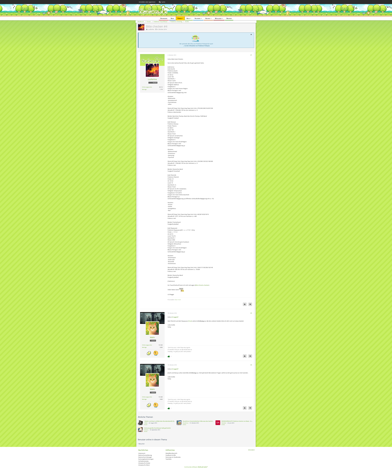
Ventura (146, 430)
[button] (251, 34)
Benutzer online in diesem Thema (152, 439)
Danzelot (224, 423)
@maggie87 (174, 317)
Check (190, 321)
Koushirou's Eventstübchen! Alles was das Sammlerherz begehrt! (202, 421)
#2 (251, 313)
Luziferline (151, 29)
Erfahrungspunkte (147, 87)
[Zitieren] (250, 304)
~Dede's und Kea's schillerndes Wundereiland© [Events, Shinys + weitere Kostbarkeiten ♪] (171, 421)
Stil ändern (251, 450)
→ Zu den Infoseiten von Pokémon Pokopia (196, 46)
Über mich (178, 300)
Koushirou (185, 423)
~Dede (145, 423)
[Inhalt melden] (244, 304)
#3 (251, 365)
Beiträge (144, 89)
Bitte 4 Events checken (202, 285)
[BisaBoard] (196, 10)
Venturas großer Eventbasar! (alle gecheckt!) (157, 428)
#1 (251, 55)
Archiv (145, 424)
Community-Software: (196, 467)
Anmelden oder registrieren (147, 2)
